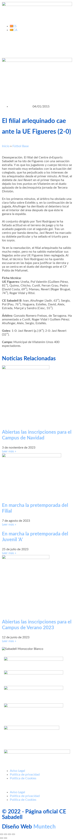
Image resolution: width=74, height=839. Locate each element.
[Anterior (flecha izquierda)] (1, 838)
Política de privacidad (25, 774)
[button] (37, 785)
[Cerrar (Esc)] (13, 834)
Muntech (44, 826)
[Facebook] (7, 44)
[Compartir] (9, 834)
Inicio (5, 146)
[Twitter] (17, 44)
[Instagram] (39, 44)
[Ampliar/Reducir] (1, 834)
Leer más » (9, 451)
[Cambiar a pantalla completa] (5, 834)
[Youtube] (28, 44)
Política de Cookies (23, 778)
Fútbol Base (20, 146)
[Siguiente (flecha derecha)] (5, 838)
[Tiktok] (49, 44)
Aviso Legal (17, 770)
